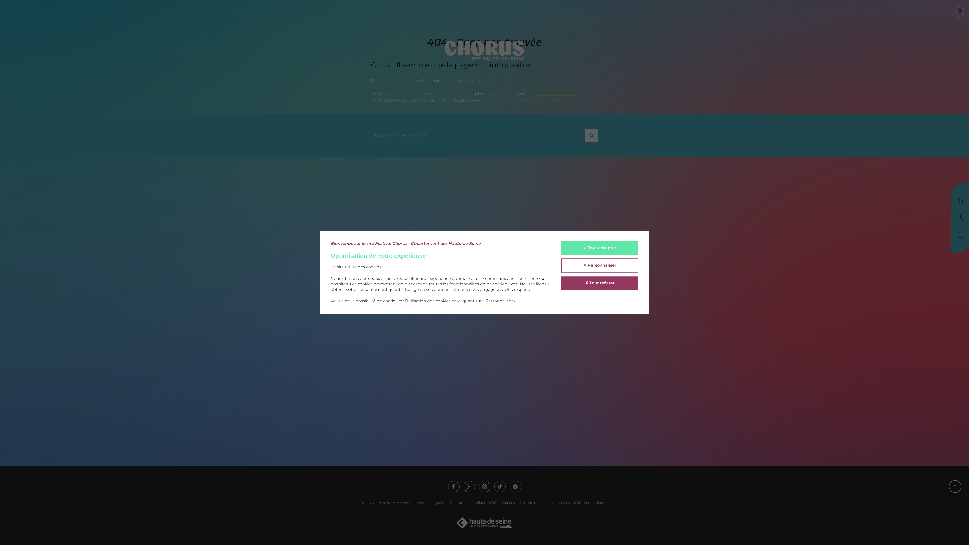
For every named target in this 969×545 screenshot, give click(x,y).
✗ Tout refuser (600, 283)
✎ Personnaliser (599, 265)
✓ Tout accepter (599, 247)
